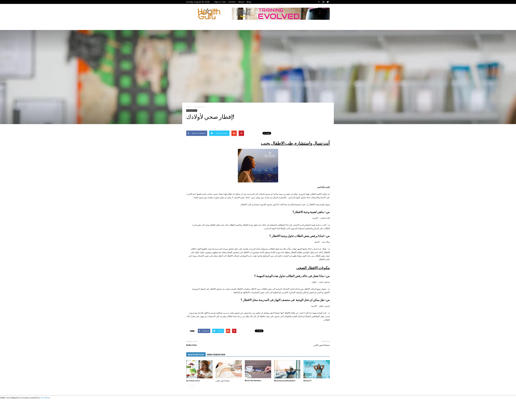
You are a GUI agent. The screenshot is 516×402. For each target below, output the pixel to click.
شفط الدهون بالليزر (321, 345)
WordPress (45, 398)
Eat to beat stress (193, 380)
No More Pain (191, 345)
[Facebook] (319, 2)
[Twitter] (328, 2)
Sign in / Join (220, 2)
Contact (232, 2)
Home (188, 107)
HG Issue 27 (307, 380)
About (241, 2)
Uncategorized (191, 110)
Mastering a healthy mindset (284, 380)
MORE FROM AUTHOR (216, 354)
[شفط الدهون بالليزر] (229, 369)
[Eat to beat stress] (199, 369)
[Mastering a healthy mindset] (287, 369)
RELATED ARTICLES (196, 354)
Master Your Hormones (253, 380)
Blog (249, 2)
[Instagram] (323, 2)
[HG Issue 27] (316, 369)
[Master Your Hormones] (258, 369)
